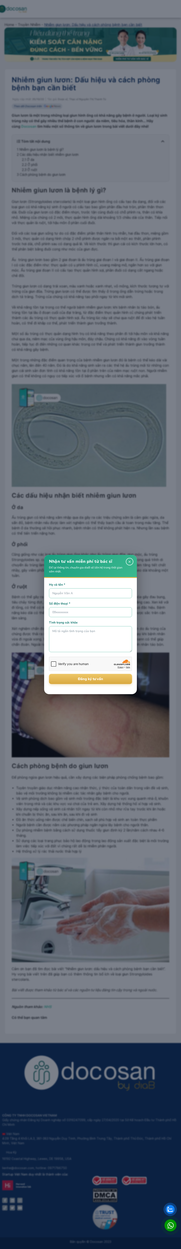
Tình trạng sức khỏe (63, 622)
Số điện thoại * (59, 604)
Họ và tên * (57, 585)
